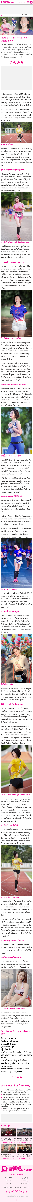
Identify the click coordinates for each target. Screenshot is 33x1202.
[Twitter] (18, 1078)
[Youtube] (16, 1191)
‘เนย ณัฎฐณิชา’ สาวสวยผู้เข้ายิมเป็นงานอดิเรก (16, 1094)
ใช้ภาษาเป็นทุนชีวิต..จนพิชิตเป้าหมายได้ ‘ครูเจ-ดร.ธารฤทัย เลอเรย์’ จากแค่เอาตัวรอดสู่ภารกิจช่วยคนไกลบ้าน (16, 1104)
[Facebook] (15, 1078)
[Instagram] (25, 1191)
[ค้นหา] (31, 2)
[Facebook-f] (8, 1191)
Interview (17, 15)
